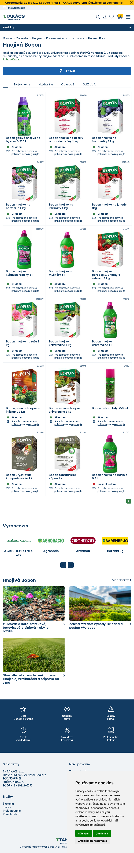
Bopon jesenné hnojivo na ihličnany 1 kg (23, 409)
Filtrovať (70, 70)
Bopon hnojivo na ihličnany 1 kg (61, 206)
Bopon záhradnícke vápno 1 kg (62, 476)
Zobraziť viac (11, 59)
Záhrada (22, 38)
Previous (63, 565)
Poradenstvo (11, 814)
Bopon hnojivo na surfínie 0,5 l (109, 476)
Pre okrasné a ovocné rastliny (65, 38)
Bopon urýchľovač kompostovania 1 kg (20, 476)
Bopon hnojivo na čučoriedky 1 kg (104, 139)
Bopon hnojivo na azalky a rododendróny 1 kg (66, 139)
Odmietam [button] (102, 833)
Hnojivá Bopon (98, 38)
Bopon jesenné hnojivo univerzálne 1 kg (64, 409)
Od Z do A (89, 84)
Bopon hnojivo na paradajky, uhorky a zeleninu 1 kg (106, 274)
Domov (7, 38)
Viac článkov (120, 580)
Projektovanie (12, 810)
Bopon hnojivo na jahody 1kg (109, 206)
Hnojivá (37, 38)
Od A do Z (67, 84)
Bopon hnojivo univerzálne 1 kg (60, 343)
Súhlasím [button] (83, 833)
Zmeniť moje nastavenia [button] (92, 840)
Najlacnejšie (22, 84)
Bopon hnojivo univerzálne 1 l (102, 343)
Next (71, 565)
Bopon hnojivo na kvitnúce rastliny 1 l (19, 272)
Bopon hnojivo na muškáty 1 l (61, 272)
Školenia (8, 803)
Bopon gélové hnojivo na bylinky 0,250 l (23, 139)
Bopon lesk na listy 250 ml (110, 408)
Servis (7, 807)
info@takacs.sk (16, 7)
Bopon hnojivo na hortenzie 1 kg (18, 206)
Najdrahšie (45, 84)
